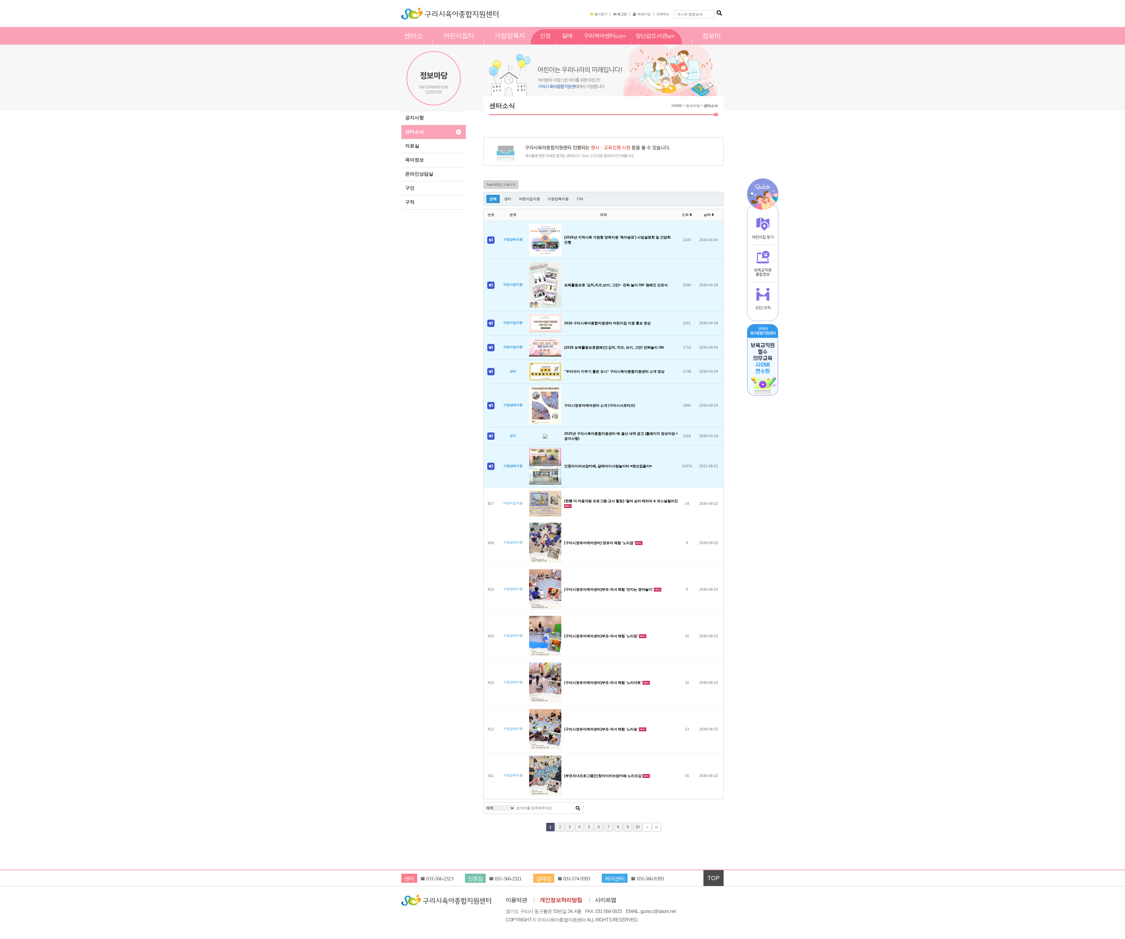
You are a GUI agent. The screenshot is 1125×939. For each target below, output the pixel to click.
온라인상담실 (419, 173)
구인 (410, 187)
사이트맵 (605, 900)
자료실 (412, 145)
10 (637, 827)
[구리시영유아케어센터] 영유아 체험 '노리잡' (599, 543)
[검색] (719, 13)
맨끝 (656, 827)
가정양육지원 (509, 42)
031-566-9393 (650, 879)
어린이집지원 (458, 42)
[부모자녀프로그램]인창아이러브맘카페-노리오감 (603, 776)
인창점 (545, 42)
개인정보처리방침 (561, 900)
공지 (513, 435)
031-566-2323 (439, 879)
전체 (493, 199)
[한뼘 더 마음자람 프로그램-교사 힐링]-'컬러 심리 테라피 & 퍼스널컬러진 (621, 501)
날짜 (708, 215)
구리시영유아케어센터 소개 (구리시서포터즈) (599, 405)
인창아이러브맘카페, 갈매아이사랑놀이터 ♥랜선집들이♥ (608, 466)
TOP (714, 878)
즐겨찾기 (600, 14)
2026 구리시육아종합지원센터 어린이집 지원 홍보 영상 (607, 323)
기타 (579, 199)
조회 (686, 215)
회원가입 (644, 14)
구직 (410, 202)
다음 (647, 827)
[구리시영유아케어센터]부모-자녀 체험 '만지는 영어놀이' (609, 589)
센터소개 (413, 42)
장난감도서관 (654, 42)
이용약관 (516, 900)
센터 (507, 199)
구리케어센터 (605, 42)
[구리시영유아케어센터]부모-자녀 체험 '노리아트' (603, 683)
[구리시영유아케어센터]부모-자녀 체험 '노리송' (601, 729)
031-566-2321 (508, 879)
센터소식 (414, 131)
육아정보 (414, 159)
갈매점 (567, 42)
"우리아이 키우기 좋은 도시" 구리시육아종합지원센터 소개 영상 (614, 371)
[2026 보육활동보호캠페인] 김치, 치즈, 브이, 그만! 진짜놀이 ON (614, 347)
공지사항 (414, 117)
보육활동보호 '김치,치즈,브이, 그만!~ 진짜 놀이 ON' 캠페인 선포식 (616, 285)
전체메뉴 (663, 14)
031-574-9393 (576, 879)
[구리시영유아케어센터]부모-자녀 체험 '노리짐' (601, 636)
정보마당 (711, 42)
